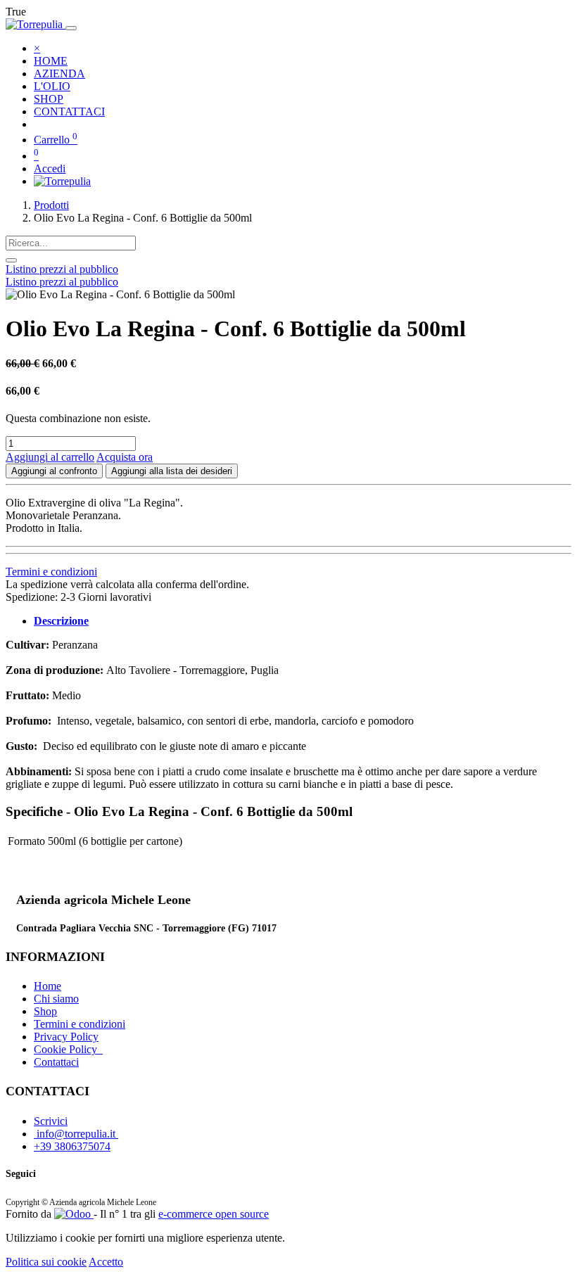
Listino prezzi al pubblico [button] (62, 269)
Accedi (49, 168)
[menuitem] (51, 61)
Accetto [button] (106, 1262)
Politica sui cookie (46, 1262)
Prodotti (51, 205)
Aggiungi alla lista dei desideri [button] (171, 471)
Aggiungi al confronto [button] (54, 471)
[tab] (61, 621)
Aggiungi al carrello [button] (50, 457)
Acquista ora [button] (124, 457)
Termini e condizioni (51, 572)
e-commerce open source (213, 1214)
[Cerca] (11, 260)
